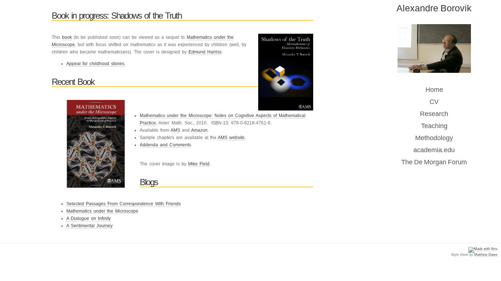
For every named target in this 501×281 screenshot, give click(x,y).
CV (434, 101)
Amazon (199, 130)
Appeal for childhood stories (95, 63)
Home (434, 89)
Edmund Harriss (205, 52)
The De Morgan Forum (434, 162)
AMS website (231, 137)
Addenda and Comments (165, 144)
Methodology (434, 138)
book (67, 37)
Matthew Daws (485, 254)
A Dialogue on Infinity (88, 218)
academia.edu (434, 150)
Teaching (434, 126)
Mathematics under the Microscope (102, 211)
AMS (175, 130)
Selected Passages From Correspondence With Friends (123, 203)
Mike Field (198, 163)
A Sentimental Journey (89, 225)
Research (434, 113)
